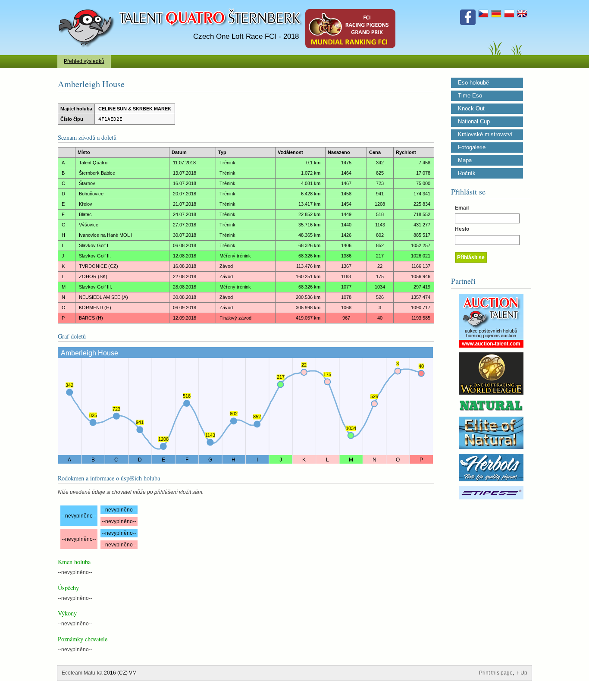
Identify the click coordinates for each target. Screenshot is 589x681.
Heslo (462, 229)
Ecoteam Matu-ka (82, 673)
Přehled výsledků (84, 61)
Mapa (465, 160)
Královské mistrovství (485, 135)
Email (462, 208)
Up (523, 673)
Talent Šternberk (87, 4)
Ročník (467, 173)
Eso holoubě (473, 83)
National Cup (474, 122)
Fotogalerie (472, 147)
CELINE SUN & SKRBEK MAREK (134, 108)
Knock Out (471, 109)
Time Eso (470, 96)
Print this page (496, 673)
